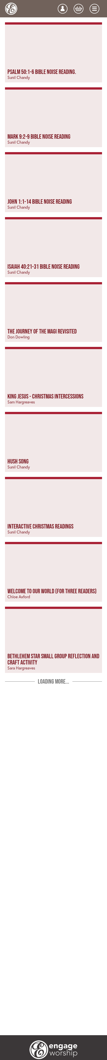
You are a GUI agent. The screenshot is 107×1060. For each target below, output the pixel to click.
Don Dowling (18, 336)
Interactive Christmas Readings (40, 526)
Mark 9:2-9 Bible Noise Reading (38, 136)
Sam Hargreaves (21, 401)
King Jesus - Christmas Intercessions (45, 396)
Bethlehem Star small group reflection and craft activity (53, 659)
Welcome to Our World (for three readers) (52, 591)
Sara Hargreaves (21, 667)
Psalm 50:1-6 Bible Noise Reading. (41, 71)
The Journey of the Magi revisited (42, 331)
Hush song (18, 461)
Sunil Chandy (18, 77)
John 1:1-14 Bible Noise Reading (39, 201)
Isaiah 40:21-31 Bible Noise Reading (43, 266)
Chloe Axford (18, 596)
